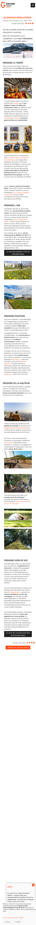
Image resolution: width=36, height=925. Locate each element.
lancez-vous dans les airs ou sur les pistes (17, 502)
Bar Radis (16, 359)
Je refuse (8, 922)
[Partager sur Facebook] (26, 23)
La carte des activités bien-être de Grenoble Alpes (18, 634)
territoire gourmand (11, 118)
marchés (16, 103)
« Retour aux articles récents (18, 647)
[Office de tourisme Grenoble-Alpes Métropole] (8, 5)
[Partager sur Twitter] (28, 23)
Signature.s (8, 374)
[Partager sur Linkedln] (30, 23)
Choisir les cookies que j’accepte (13, 917)
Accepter (17, 922)
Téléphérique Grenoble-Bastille (15, 428)
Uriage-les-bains (14, 592)
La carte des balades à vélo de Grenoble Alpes (18, 252)
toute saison (8, 443)
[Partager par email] (32, 23)
